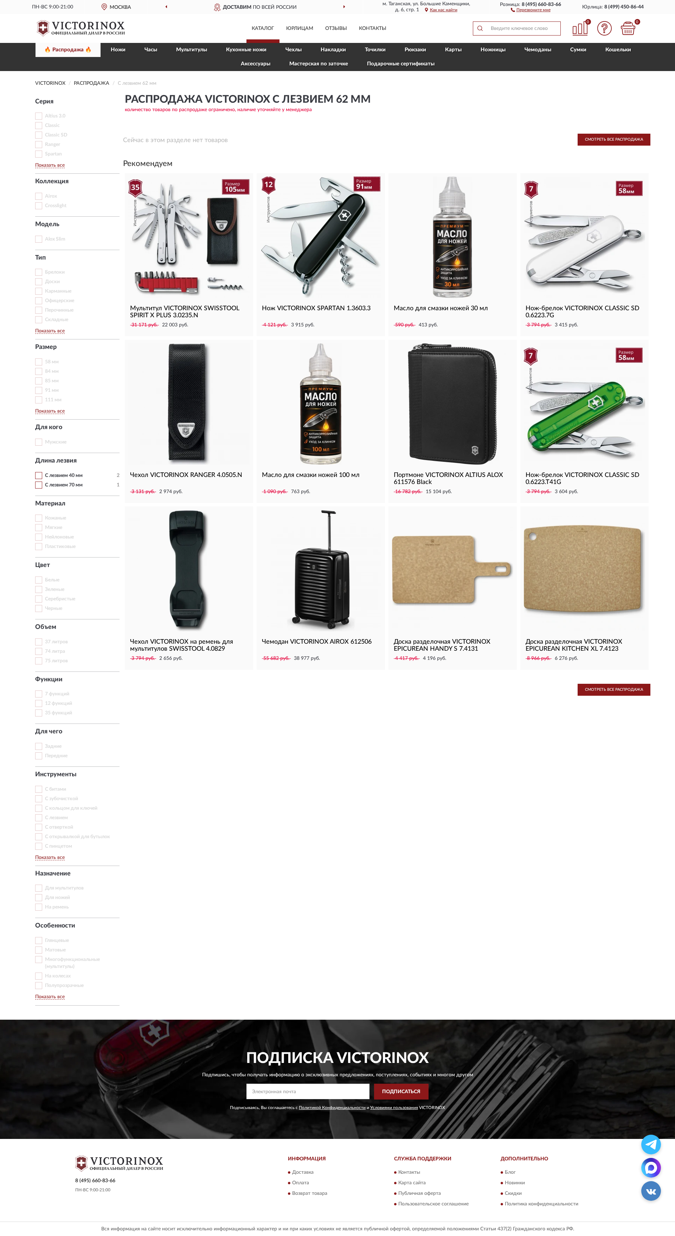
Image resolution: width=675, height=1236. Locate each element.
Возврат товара (309, 1193)
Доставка (303, 1172)
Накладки (333, 49)
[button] (531, 9)
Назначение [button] (53, 874)
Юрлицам (299, 28)
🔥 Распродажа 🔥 (68, 49)
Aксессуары (255, 63)
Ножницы (493, 49)
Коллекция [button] (52, 181)
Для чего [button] (48, 731)
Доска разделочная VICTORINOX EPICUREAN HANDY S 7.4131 (442, 645)
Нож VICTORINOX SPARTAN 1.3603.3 (316, 308)
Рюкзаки (415, 49)
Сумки (578, 49)
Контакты (372, 28)
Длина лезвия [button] (56, 461)
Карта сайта (412, 1183)
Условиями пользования (394, 1108)
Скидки (513, 1193)
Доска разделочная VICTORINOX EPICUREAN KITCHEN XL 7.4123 (574, 645)
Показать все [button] (50, 165)
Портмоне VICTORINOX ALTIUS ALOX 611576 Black (448, 478)
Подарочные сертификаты (401, 63)
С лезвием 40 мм (64, 475)
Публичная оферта (419, 1193)
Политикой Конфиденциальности (332, 1108)
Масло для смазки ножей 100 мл (311, 475)
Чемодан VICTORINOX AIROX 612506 (317, 642)
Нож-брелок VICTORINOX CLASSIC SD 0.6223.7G (582, 312)
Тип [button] (40, 258)
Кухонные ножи (246, 49)
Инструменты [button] (56, 774)
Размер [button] (46, 347)
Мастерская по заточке (318, 63)
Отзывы (336, 28)
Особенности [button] (55, 926)
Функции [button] (49, 679)
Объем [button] (45, 627)
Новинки (515, 1183)
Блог (510, 1172)
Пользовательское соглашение (433, 1204)
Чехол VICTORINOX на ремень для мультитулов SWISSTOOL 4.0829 (181, 645)
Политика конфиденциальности (541, 1204)
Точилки (375, 49)
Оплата (300, 1183)
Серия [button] (44, 101)
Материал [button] (50, 504)
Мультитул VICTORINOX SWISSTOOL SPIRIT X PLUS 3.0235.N (184, 312)
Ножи (118, 49)
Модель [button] (47, 224)
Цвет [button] (42, 565)
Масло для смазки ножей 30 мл (441, 308)
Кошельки (618, 49)
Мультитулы (191, 49)
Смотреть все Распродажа (614, 139)
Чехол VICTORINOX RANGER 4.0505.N (186, 475)
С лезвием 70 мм (64, 485)
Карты (453, 49)
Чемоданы (538, 49)
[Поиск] (480, 28)
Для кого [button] (48, 427)
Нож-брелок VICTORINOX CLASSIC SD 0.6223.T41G (582, 478)
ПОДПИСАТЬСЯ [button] (401, 1091)
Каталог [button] (263, 28)
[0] (628, 28)
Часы (150, 49)
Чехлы (293, 49)
